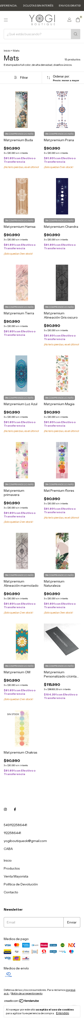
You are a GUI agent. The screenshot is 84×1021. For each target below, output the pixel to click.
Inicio (7, 50)
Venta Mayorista (16, 876)
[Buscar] (75, 34)
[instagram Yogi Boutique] (5, 809)
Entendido (62, 1013)
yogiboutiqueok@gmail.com (25, 841)
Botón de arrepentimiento (26, 993)
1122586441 (12, 833)
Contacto (11, 892)
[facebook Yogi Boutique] (15, 809)
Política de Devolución (21, 884)
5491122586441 (15, 825)
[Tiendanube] (22, 1001)
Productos (12, 868)
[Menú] (6, 20)
